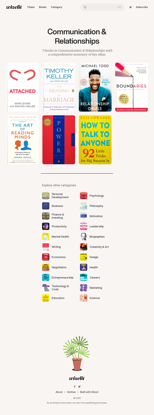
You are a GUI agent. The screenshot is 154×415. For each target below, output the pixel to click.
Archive (71, 392)
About (59, 392)
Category (56, 7)
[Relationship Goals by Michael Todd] (95, 87)
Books (42, 7)
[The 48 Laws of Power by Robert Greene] (58, 139)
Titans (31, 7)
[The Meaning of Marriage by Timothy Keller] (58, 87)
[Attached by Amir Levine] (22, 87)
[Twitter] (130, 7)
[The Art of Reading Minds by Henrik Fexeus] (22, 139)
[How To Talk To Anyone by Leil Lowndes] (95, 139)
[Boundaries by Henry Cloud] (131, 87)
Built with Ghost (89, 392)
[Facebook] (75, 386)
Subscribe (142, 7)
